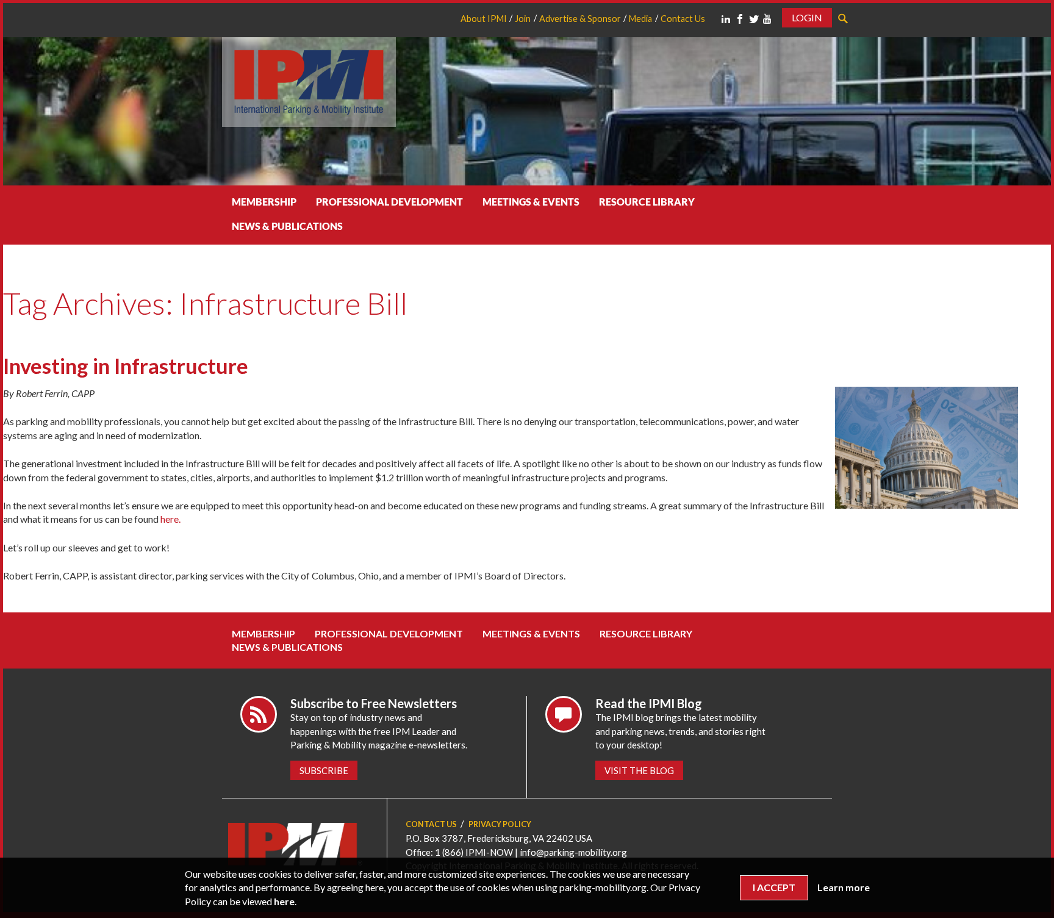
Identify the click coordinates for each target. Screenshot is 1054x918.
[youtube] (767, 19)
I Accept (774, 887)
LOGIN (807, 17)
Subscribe (323, 770)
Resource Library (647, 201)
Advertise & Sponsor (580, 18)
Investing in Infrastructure (125, 365)
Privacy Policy (499, 824)
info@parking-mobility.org (573, 852)
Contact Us (683, 18)
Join (523, 18)
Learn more (843, 887)
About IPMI (484, 18)
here (284, 901)
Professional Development (389, 201)
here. (170, 519)
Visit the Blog (639, 770)
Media (640, 18)
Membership (264, 201)
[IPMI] (309, 80)
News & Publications (287, 226)
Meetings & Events (530, 201)
